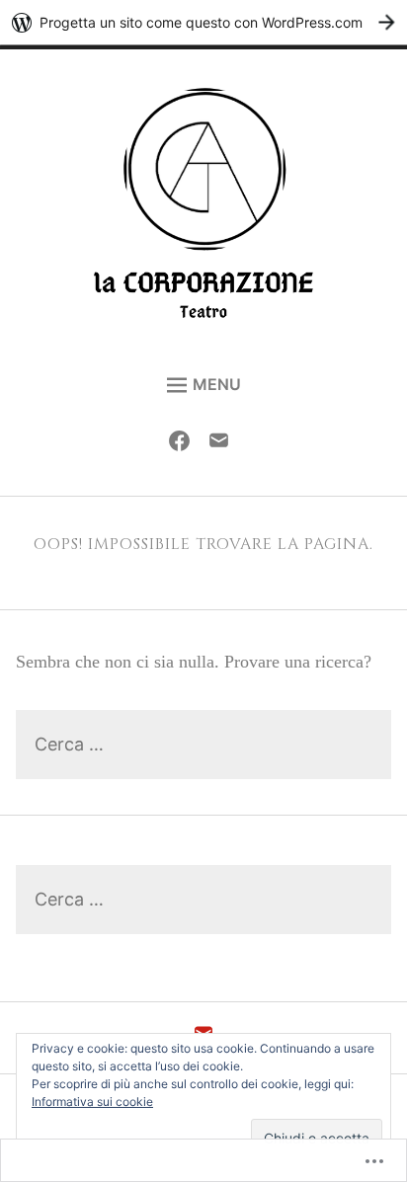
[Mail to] (223, 445)
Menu (217, 384)
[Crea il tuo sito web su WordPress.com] (203, 22)
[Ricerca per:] (203, 745)
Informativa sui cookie (92, 1101)
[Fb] (184, 445)
